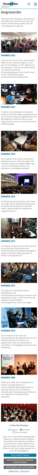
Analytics (14, 430)
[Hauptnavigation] (35, 4)
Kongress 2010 (8, 330)
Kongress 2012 (8, 285)
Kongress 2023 (8, 55)
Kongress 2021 (8, 107)
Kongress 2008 (8, 377)
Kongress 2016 (8, 196)
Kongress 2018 (8, 153)
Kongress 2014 (8, 241)
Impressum (24, 471)
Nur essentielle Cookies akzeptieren (20, 461)
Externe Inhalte (21, 432)
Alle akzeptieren (20, 455)
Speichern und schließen (20, 467)
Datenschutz (14, 471)
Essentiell (26, 430)
